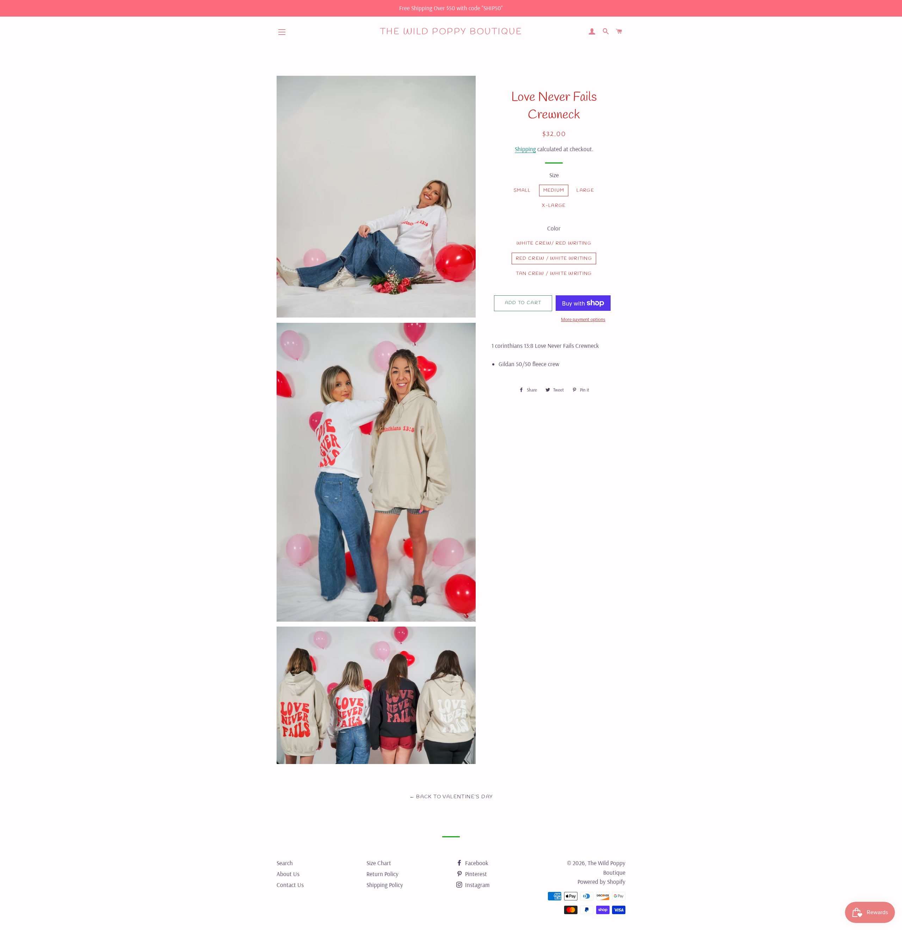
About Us (288, 873)
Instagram (476, 884)
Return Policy (382, 873)
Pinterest (475, 873)
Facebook (476, 863)
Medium (553, 190)
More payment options (583, 319)
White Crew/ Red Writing (554, 243)
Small (522, 190)
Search (285, 863)
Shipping (525, 149)
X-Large (554, 206)
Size (554, 175)
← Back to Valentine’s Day (451, 797)
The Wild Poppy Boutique (451, 32)
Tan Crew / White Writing (554, 274)
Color (554, 228)
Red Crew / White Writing (554, 258)
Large (585, 190)
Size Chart (378, 863)
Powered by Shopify (601, 881)
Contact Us (290, 884)
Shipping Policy (384, 884)
